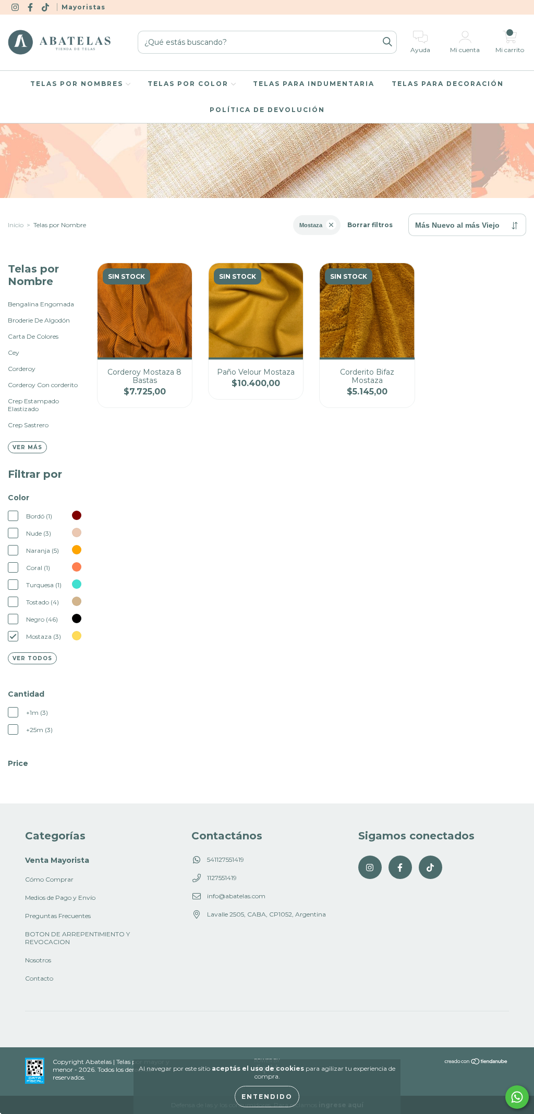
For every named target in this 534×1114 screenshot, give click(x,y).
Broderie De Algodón (39, 320)
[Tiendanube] (476, 1063)
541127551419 (225, 859)
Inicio (15, 225)
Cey (13, 352)
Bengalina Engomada (41, 304)
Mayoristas (83, 7)
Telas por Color (189, 84)
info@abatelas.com (236, 896)
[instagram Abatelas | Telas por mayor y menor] (16, 7)
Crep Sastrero (28, 425)
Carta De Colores (33, 336)
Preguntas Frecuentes (58, 916)
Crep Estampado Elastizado (33, 405)
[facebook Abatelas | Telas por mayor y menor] (31, 7)
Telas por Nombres (78, 84)
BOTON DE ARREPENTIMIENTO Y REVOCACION (77, 938)
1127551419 (222, 878)
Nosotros (38, 960)
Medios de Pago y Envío (60, 897)
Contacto (39, 978)
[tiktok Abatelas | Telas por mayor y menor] (46, 7)
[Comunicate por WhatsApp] (517, 1097)
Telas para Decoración (448, 84)
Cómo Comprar (49, 879)
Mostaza (310, 225)
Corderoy (21, 369)
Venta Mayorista (57, 860)
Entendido (267, 1096)
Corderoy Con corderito (43, 385)
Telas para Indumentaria (313, 84)
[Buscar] (387, 42)
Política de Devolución (267, 110)
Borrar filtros (370, 225)
